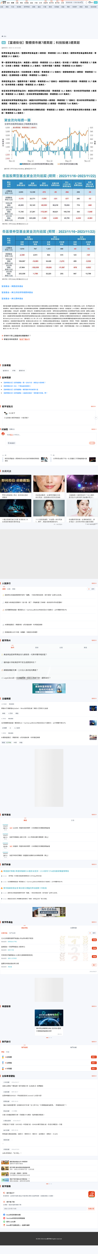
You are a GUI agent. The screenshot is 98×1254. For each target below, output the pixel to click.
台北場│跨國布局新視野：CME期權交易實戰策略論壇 (30, 828)
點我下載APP (25, 339)
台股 (17, 3)
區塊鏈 (56, 7)
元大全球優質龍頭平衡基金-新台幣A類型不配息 (17, 938)
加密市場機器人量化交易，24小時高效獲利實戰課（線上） (29, 837)
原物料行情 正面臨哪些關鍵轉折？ (17, 335)
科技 (12, 7)
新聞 (12, 3)
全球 (40, 3)
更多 (93, 589)
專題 (81, 7)
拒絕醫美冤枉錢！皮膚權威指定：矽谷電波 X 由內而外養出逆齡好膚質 (82, 520)
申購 (94, 940)
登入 (92, 2)
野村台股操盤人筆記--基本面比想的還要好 (15, 496)
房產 (62, 7)
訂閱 (62, 3)
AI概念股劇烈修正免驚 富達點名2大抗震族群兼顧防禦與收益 (15, 520)
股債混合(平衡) (12, 941)
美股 (21, 3)
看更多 (93, 406)
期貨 (50, 7)
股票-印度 (11, 950)
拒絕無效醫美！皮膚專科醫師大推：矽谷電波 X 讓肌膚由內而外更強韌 (49, 496)
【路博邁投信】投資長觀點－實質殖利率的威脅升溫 (20, 389)
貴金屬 (10, 967)
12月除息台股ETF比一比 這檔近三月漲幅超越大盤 (70, 458)
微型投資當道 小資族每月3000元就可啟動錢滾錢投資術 (22, 459)
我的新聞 (93, 7)
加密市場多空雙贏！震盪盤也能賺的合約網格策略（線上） (29, 855)
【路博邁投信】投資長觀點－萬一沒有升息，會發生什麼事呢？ (24, 382)
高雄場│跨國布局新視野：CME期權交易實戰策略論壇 (30, 846)
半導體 (9, 1068)
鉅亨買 (51, 3)
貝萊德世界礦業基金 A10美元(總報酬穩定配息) (17, 955)
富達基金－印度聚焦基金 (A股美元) (13, 946)
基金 (31, 3)
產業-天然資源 (12, 958)
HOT (11, 828)
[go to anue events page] (86, 2)
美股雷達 (11, 704)
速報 (33, 7)
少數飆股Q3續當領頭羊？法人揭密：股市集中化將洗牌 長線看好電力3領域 (82, 496)
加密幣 (45, 3)
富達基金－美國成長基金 (12, 286)
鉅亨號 (57, 3)
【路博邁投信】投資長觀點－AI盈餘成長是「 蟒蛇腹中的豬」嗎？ (25, 393)
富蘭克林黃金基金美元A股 (10, 963)
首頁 (8, 3)
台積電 (9, 1062)
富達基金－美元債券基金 (12, 298)
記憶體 (9, 1057)
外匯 (36, 3)
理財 (68, 7)
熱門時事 (27, 7)
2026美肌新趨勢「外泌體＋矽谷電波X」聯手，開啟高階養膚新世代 (49, 520)
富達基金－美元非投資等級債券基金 (17, 292)
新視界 (75, 7)
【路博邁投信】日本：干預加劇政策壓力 (16, 386)
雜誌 (86, 7)
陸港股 (26, 3)
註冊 (95, 2)
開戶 (94, 965)
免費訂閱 (91, 1208)
